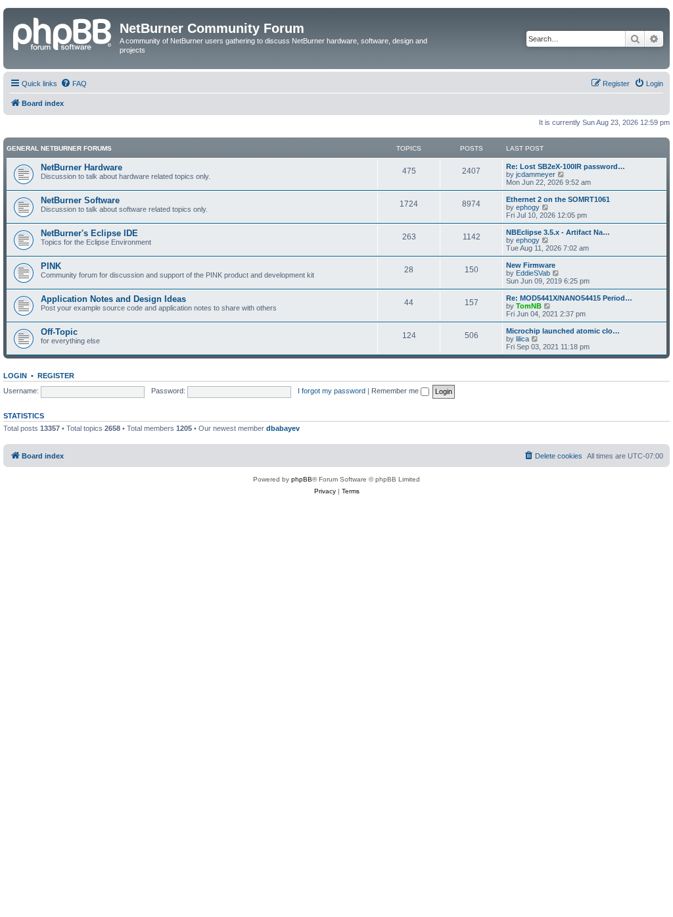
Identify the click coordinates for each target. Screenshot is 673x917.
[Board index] (63, 32)
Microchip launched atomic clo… (563, 331)
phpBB (301, 479)
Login (15, 376)
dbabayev (283, 428)
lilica (522, 339)
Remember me (396, 391)
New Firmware (530, 265)
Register (55, 376)
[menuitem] (73, 83)
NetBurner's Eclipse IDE (89, 233)
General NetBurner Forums (59, 148)
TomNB (529, 306)
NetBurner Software (80, 200)
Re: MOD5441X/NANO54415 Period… (569, 298)
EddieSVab (533, 273)
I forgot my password (331, 391)
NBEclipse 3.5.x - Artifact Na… (558, 232)
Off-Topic (59, 332)
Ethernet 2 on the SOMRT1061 (558, 199)
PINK (51, 266)
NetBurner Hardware (81, 167)
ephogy (528, 207)
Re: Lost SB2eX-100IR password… (565, 166)
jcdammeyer (535, 174)
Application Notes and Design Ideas (113, 299)
